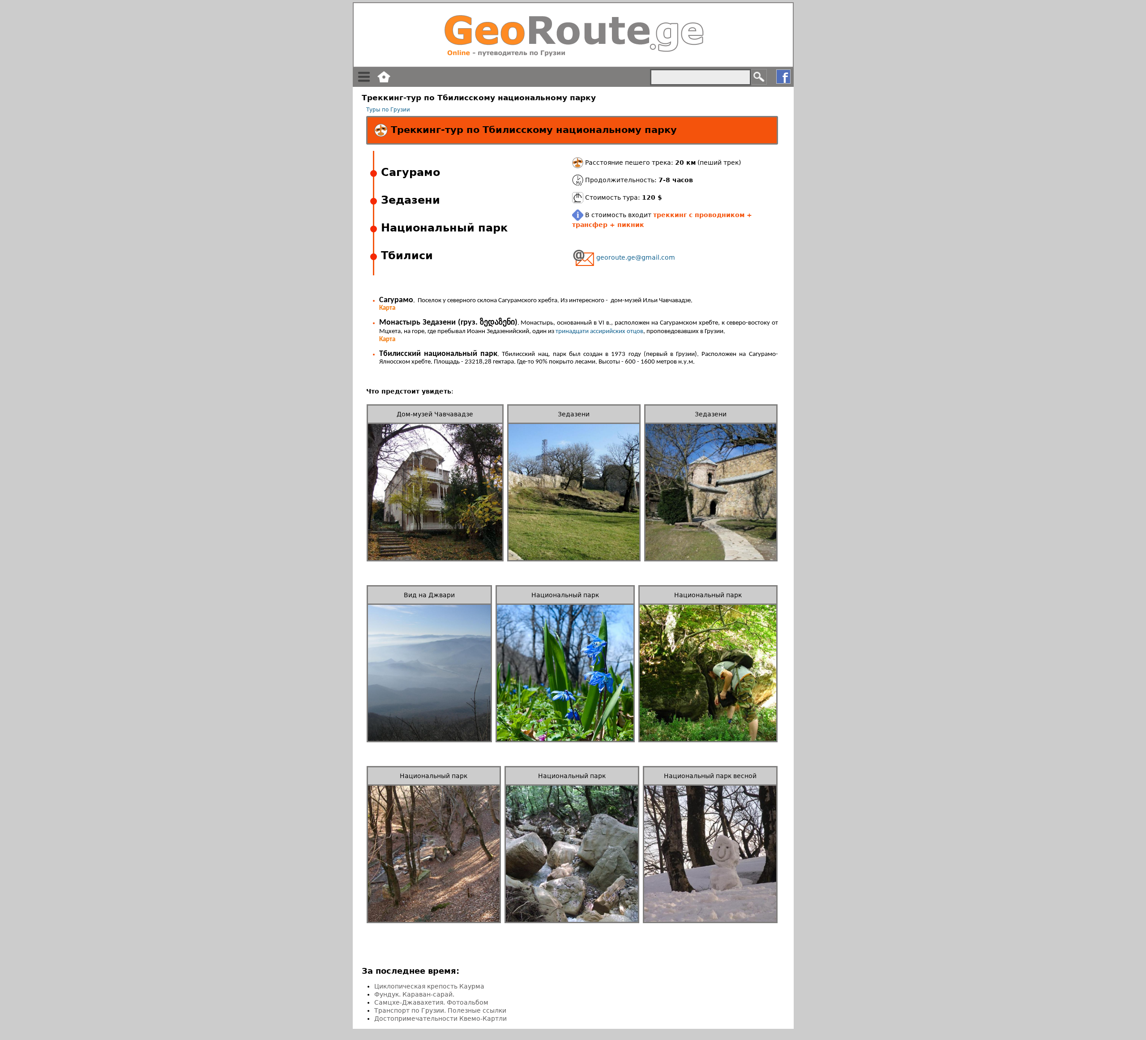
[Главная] (573, 35)
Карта (387, 308)
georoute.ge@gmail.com (635, 257)
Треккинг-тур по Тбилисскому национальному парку (532, 129)
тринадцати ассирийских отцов (599, 331)
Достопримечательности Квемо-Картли (440, 1018)
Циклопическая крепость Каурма (429, 986)
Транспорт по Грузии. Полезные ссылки (440, 1010)
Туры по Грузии (388, 110)
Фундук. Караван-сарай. (414, 994)
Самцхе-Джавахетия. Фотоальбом (431, 1002)
